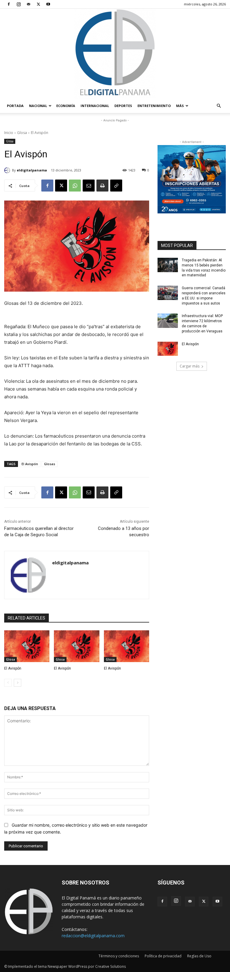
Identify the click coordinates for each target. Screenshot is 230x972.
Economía (65, 105)
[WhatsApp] (75, 186)
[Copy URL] (116, 186)
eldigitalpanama (32, 170)
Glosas (49, 464)
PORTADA (15, 105)
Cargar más (189, 366)
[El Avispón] (26, 646)
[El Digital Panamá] (115, 54)
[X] (38, 4)
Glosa (22, 132)
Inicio (8, 132)
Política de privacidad (163, 956)
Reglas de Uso (199, 956)
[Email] (89, 186)
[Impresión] (102, 186)
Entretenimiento (154, 105)
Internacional (95, 105)
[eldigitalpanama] (8, 170)
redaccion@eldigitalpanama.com (93, 935)
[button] (218, 106)
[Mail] (28, 4)
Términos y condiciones (119, 956)
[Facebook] (8, 4)
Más (180, 105)
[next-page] (17, 683)
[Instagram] (18, 4)
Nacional (38, 105)
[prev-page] (8, 683)
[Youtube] (48, 4)
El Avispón (30, 464)
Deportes (123, 105)
